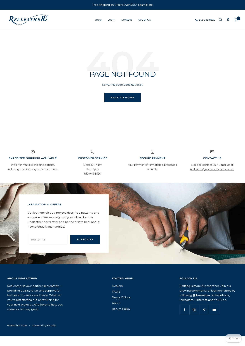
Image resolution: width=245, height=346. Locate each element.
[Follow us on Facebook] (184, 310)
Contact (126, 19)
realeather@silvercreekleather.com (212, 169)
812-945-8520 (206, 19)
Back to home (122, 97)
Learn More (145, 4)
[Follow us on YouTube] (214, 310)
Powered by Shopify (44, 325)
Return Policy (121, 309)
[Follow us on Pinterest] (204, 310)
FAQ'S (116, 291)
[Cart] (236, 20)
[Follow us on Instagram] (194, 310)
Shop (98, 19)
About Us (144, 19)
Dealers (117, 286)
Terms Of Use (121, 297)
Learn (111, 19)
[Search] (220, 19)
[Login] (228, 19)
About (116, 303)
